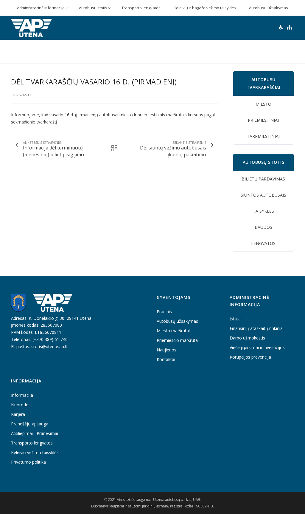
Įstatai (236, 319)
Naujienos (197, 51)
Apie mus (120, 51)
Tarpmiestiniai (263, 136)
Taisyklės (263, 211)
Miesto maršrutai (173, 331)
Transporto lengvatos (141, 7)
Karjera (18, 414)
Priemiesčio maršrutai (178, 340)
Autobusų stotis (93, 7)
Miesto (263, 104)
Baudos (263, 227)
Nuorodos (21, 405)
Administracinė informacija (41, 7)
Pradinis (52, 51)
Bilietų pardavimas (263, 179)
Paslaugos (232, 51)
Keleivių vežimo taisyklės (35, 452)
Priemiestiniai (263, 120)
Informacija (86, 51)
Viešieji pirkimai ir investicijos (257, 347)
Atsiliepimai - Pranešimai (34, 433)
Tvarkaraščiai (157, 51)
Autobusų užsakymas (268, 7)
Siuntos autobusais (263, 195)
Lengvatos (263, 243)
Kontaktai (268, 51)
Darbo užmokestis (247, 338)
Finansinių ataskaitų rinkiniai (257, 328)
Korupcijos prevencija (250, 357)
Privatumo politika (28, 462)
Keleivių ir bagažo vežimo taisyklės (205, 7)
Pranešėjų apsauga (29, 424)
